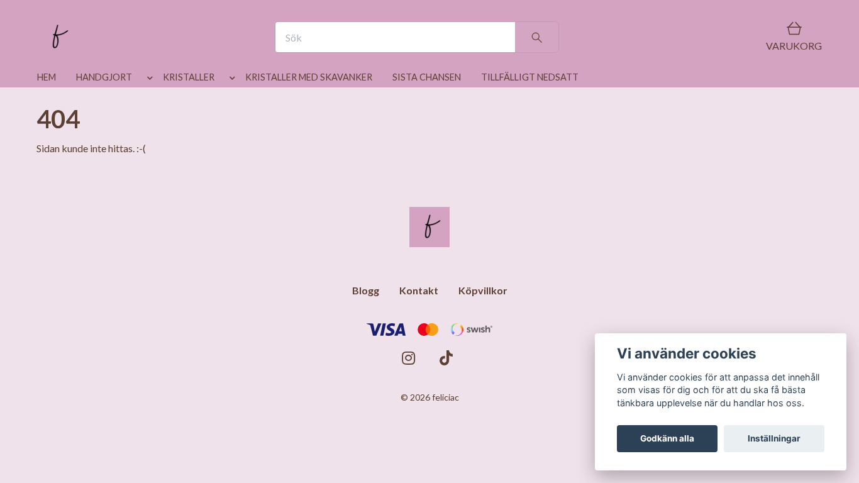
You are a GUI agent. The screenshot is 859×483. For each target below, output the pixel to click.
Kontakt (418, 290)
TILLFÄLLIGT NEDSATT (530, 77)
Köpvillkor (482, 290)
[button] (147, 79)
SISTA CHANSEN (426, 77)
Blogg (365, 290)
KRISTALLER (188, 77)
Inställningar (774, 438)
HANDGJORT (104, 77)
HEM (46, 77)
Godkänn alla (667, 438)
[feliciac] (57, 37)
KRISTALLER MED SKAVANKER (308, 77)
